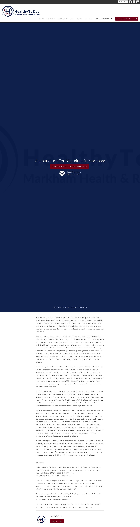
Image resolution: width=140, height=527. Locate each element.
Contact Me (57, 521)
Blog (79, 19)
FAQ (72, 19)
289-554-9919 (123, 2)
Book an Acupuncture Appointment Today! (69, 166)
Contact (88, 19)
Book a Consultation (126, 19)
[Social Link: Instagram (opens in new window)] (134, 1)
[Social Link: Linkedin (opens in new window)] (137, 1)
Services (62, 19)
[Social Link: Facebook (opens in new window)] (130, 1)
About (50, 19)
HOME (41, 19)
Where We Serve (103, 19)
